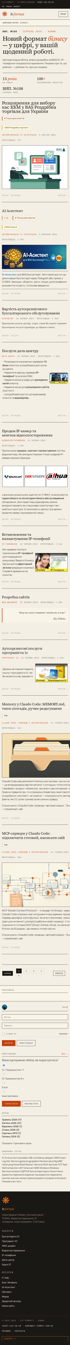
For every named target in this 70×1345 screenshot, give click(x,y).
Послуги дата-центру (20, 350)
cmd (35, 1157)
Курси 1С (6, 1264)
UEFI (21, 1167)
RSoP (45, 1164)
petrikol (16, 195)
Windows (44, 1167)
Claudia (15, 818)
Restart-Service (33, 1164)
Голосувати (11, 1104)
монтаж (6, 1178)
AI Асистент (12, 210)
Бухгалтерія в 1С (11, 1236)
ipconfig (53, 1161)
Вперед (59, 973)
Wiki (6, 715)
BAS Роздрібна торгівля (16, 127)
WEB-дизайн (8, 1245)
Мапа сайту (8, 1305)
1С (3, 1157)
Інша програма (10, 1095)
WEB (36, 1167)
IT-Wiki (5, 1277)
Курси (46, 1171)
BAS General (11, 227)
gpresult (23, 1161)
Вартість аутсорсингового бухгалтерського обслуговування (31, 310)
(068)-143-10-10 (45, 2)
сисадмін (49, 1178)
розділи (40, 1178)
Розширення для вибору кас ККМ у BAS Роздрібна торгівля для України (29, 107)
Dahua (41, 1157)
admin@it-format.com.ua (39, 1326)
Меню (63, 14)
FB (3, 6)
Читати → (63, 195)
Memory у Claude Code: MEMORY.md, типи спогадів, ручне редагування (33, 706)
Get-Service (12, 1161)
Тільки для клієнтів (15, 118)
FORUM (9, 6)
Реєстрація (26, 1043)
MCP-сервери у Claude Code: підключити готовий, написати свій (33, 835)
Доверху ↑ (10, 1339)
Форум (5, 1296)
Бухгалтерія (36, 1171)
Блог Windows (9, 1282)
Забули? (63, 1034)
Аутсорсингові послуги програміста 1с (22, 650)
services (53, 1164)
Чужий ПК (11, 1034)
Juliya (15, 335)
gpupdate (33, 1161)
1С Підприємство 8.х (13, 1078)
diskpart (49, 1157)
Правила (6, 1331)
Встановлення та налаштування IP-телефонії (26, 536)
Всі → (65, 1054)
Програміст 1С (9, 1241)
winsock (15, 1171)
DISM (56, 1157)
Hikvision (43, 1161)
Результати (31, 1104)
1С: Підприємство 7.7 (13, 1069)
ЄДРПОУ (24, 1171)
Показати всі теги (11, 1181)
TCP (60, 1164)
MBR (59, 1161)
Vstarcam (29, 1167)
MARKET (17, 6)
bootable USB (25, 1157)
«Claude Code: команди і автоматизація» (40, 805)
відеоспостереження (50, 1174)
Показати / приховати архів (16, 1143)
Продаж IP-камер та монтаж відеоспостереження (27, 432)
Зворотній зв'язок (11, 1301)
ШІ (7, 217)
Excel (4, 1087)
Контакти (20, 1331)
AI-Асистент (8, 1287)
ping (10, 1164)
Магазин (6, 1291)
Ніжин (53, 1171)
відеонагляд (32, 1174)
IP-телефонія (9, 1255)
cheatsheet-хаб (13, 809)
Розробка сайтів (15, 597)
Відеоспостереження (13, 1250)
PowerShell (19, 1164)
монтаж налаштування (23, 1178)
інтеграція (60, 1178)
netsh (5, 1164)
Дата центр (8, 1259)
